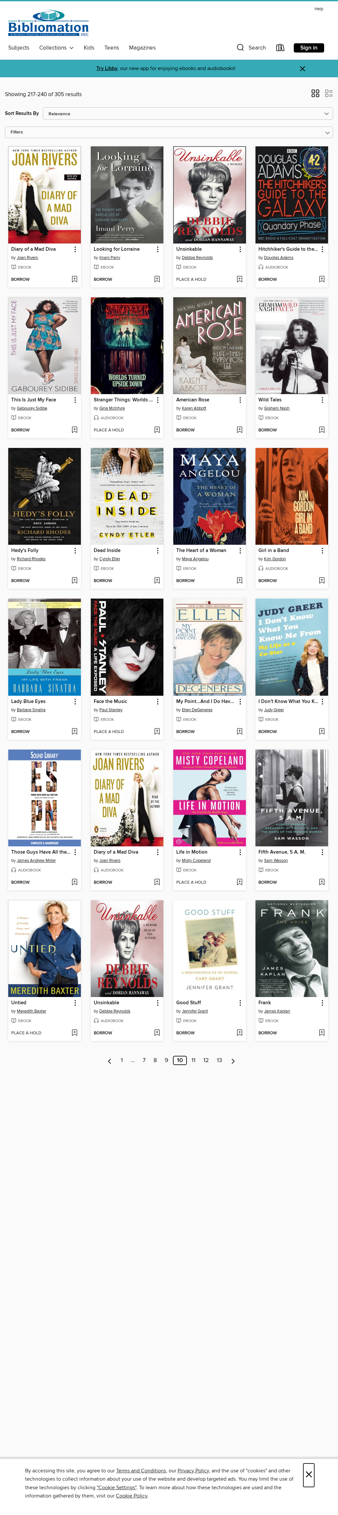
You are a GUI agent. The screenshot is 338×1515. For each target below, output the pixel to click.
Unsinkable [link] (189, 249)
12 (206, 1060)
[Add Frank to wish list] (322, 1033)
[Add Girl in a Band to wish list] (322, 581)
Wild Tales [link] (270, 400)
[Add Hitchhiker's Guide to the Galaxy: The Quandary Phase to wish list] (322, 280)
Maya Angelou (195, 559)
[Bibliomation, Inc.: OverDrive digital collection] (48, 22)
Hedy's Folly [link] (25, 551)
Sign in (309, 48)
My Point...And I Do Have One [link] (206, 702)
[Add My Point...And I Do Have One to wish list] (239, 732)
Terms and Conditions (141, 1470)
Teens (111, 48)
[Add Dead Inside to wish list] (157, 581)
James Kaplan (277, 1011)
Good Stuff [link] (188, 1003)
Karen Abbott (194, 408)
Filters (17, 132)
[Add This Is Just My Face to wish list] (74, 430)
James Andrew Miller (36, 860)
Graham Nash (276, 408)
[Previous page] (109, 1060)
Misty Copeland (196, 860)
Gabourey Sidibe (32, 408)
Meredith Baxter (31, 1011)
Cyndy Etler (109, 559)
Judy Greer (274, 710)
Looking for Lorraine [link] (117, 249)
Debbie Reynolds (197, 257)
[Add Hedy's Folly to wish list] (74, 581)
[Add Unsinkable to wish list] (239, 280)
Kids (89, 48)
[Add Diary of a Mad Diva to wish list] (74, 280)
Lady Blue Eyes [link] (28, 702)
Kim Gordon (275, 559)
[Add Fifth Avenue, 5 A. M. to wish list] (322, 882)
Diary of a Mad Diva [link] (33, 249)
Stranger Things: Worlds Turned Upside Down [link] (124, 400)
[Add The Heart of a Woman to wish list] (239, 581)
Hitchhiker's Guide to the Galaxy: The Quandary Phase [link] (288, 249)
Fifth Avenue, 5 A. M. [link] (282, 852)
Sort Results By (22, 113)
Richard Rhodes (31, 559)
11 (193, 1060)
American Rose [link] (192, 400)
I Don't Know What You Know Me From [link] (288, 702)
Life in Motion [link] (192, 852)
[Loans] (280, 49)
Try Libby (107, 68)
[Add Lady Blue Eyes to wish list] (74, 732)
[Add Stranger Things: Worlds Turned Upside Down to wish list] (157, 430)
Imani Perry (109, 257)
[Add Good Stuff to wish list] (239, 1033)
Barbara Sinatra (31, 710)
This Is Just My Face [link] (33, 400)
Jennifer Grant (195, 1011)
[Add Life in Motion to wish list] (239, 882)
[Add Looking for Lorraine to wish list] (157, 280)
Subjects (18, 48)
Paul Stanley (110, 710)
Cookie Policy (131, 1496)
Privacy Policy (193, 1470)
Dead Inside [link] (107, 551)
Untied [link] (18, 1003)
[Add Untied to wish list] (74, 1033)
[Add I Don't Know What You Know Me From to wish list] (322, 732)
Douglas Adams (278, 257)
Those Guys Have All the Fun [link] (41, 852)
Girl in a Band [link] (273, 551)
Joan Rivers (27, 257)
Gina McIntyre (112, 408)
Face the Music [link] (110, 702)
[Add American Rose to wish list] (239, 430)
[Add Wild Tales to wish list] (322, 430)
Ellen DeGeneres (197, 710)
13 (219, 1060)
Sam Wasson (276, 860)
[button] (250, 49)
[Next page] (233, 1060)
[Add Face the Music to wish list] (157, 732)
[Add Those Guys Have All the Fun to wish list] (74, 882)
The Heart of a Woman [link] (201, 551)
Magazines (142, 48)
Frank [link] (264, 1003)
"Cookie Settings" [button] (116, 1487)
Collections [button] (54, 48)
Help (319, 9)
